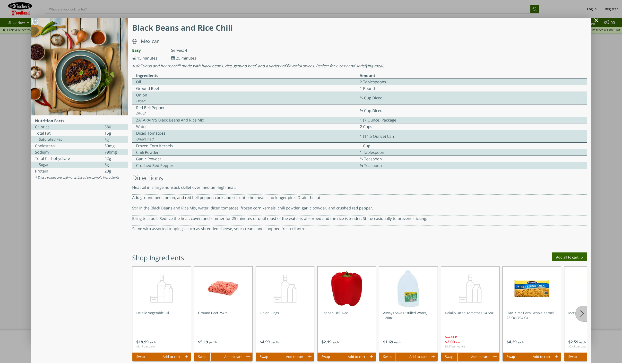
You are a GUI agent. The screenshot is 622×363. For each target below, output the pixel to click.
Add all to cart (567, 257)
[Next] (581, 314)
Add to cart (171, 356)
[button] (161, 310)
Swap (140, 356)
